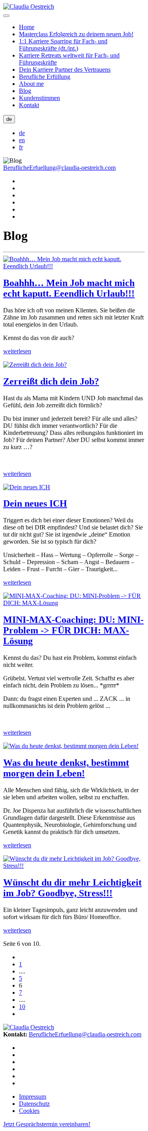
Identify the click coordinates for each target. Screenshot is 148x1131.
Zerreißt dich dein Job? (51, 381)
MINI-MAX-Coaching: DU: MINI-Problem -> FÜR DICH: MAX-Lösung (73, 630)
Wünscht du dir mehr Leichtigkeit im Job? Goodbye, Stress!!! (72, 887)
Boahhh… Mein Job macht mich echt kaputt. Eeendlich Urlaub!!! (69, 288)
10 (22, 1006)
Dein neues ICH (35, 503)
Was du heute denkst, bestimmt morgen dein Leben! (66, 768)
